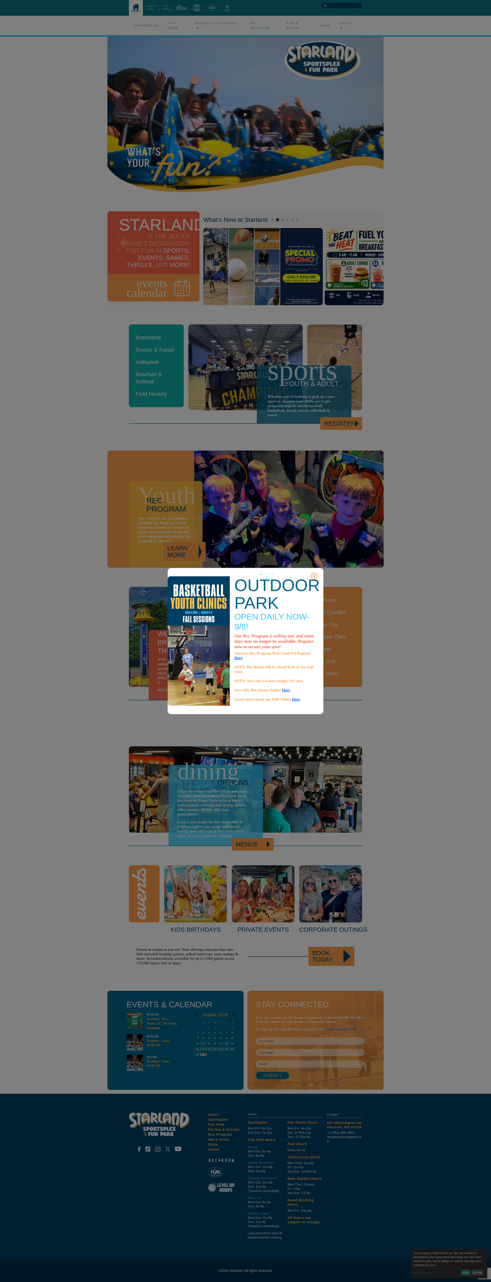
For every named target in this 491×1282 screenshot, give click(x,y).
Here (238, 658)
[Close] (314, 576)
